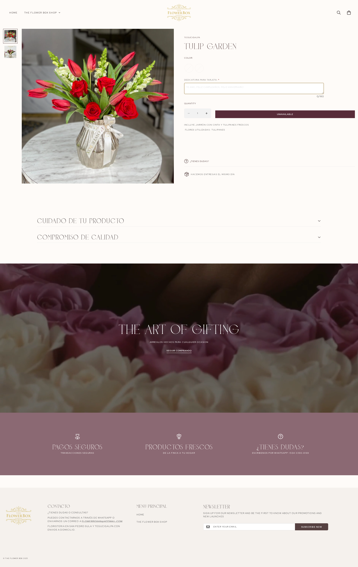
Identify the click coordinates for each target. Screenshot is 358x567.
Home (13, 12)
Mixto (199, 68)
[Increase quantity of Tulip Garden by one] (206, 113)
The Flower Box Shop (40, 12)
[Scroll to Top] (350, 544)
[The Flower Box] (179, 12)
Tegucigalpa (192, 37)
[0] (349, 12)
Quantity (190, 103)
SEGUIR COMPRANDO (179, 350)
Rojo (189, 68)
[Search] (338, 12)
